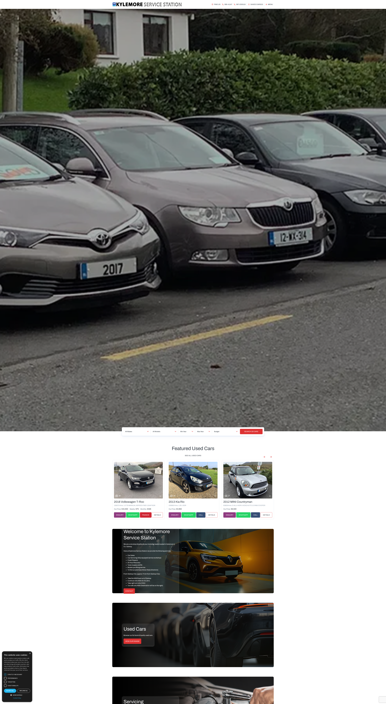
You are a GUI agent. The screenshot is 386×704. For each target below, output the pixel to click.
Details (157, 515)
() (256, 4)
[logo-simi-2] (147, 4)
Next (271, 457)
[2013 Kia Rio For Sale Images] (247, 480)
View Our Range (132, 641)
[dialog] (17, 676)
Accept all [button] (10, 691)
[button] (17, 695)
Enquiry (120, 515)
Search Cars (251, 431)
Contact (129, 591)
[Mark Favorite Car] (160, 496)
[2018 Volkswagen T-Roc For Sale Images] (193, 480)
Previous (264, 457)
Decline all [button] (24, 691)
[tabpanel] (193, 220)
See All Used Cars (193, 455)
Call (255, 515)
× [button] (30, 653)
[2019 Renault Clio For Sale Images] (138, 480)
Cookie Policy (17, 698)
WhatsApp (132, 515)
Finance (145, 515)
